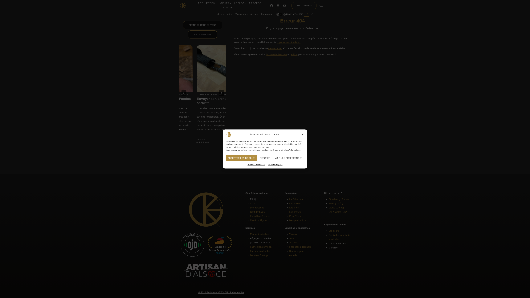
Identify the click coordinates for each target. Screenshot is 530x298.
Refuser (265, 158)
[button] (302, 134)
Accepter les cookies (241, 158)
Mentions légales (275, 164)
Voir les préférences (288, 158)
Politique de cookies (256, 164)
